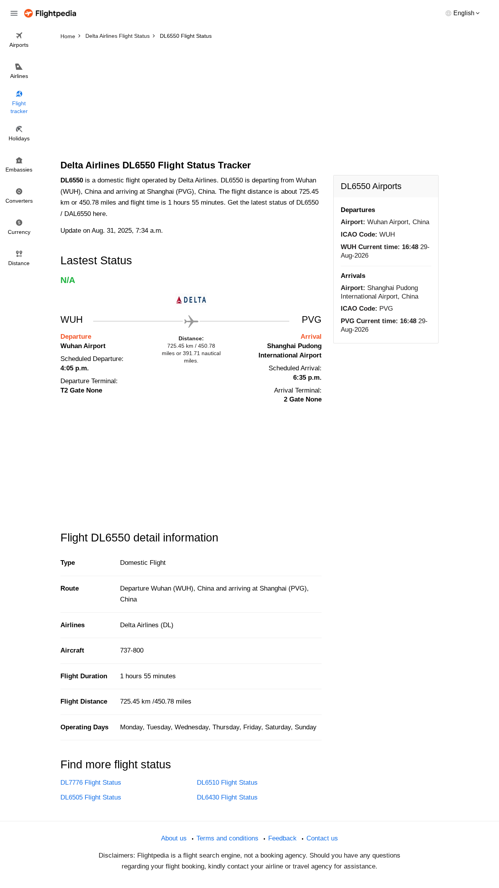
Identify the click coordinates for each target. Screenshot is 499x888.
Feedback (282, 838)
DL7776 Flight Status (90, 782)
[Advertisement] (249, 101)
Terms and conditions (227, 838)
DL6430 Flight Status (227, 797)
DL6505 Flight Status (90, 797)
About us (174, 838)
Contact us (322, 838)
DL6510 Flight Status (227, 782)
